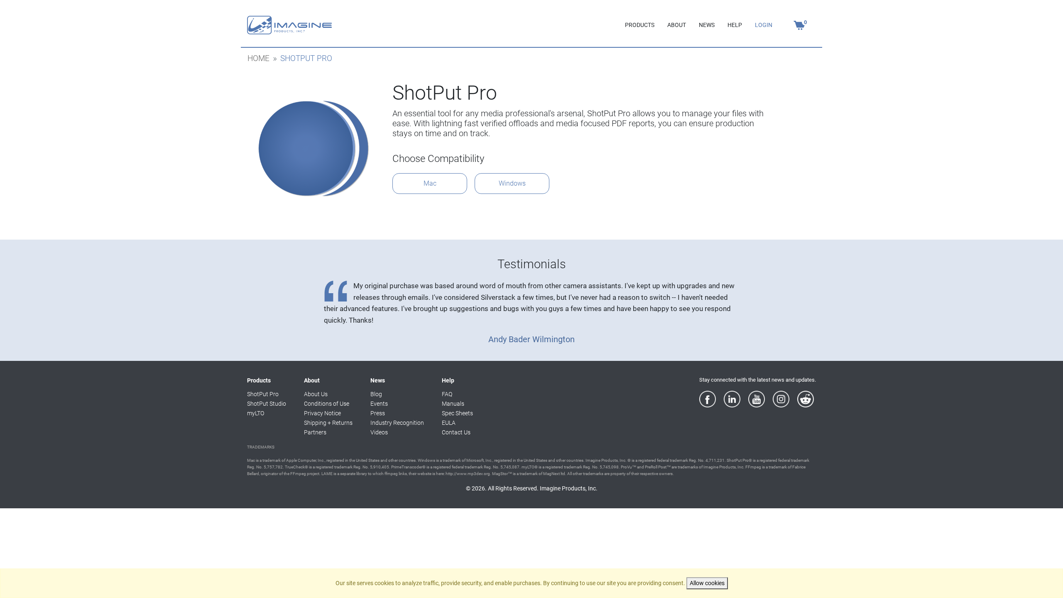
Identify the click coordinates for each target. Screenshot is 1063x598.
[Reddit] (805, 399)
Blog (376, 394)
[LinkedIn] (732, 399)
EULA (449, 422)
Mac (430, 183)
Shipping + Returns (328, 422)
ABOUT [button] (676, 25)
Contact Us (456, 432)
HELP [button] (734, 25)
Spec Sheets (457, 413)
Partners (315, 432)
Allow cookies (707, 583)
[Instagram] (781, 399)
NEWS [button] (707, 25)
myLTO (255, 413)
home (258, 58)
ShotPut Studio (266, 403)
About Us (316, 394)
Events (379, 403)
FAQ (447, 394)
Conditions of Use (326, 403)
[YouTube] (756, 399)
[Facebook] (707, 399)
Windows (512, 183)
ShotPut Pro (263, 394)
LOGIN (763, 25)
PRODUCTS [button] (639, 25)
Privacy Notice (322, 413)
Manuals (453, 403)
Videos (379, 432)
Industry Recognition (397, 422)
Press (377, 413)
